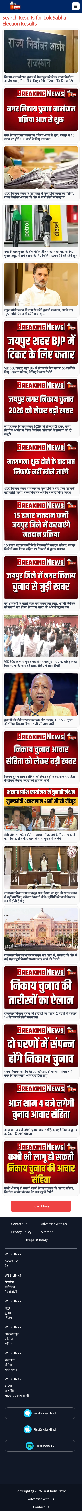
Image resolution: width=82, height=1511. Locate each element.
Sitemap (47, 1232)
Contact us (19, 1224)
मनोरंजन (10, 1287)
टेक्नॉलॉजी (11, 1292)
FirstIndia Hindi (45, 1413)
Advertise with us (54, 1224)
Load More (41, 1206)
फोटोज (9, 1339)
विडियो (9, 1317)
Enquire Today (37, 1240)
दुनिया (8, 1313)
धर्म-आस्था (11, 1369)
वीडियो (9, 1386)
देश (7, 1266)
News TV (11, 1261)
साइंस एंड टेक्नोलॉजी (17, 1395)
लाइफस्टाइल (12, 1334)
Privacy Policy (21, 1232)
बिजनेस (9, 1282)
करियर (9, 1343)
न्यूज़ (7, 1308)
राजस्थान (10, 1360)
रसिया (8, 1364)
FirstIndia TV (45, 1446)
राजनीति (10, 1390)
